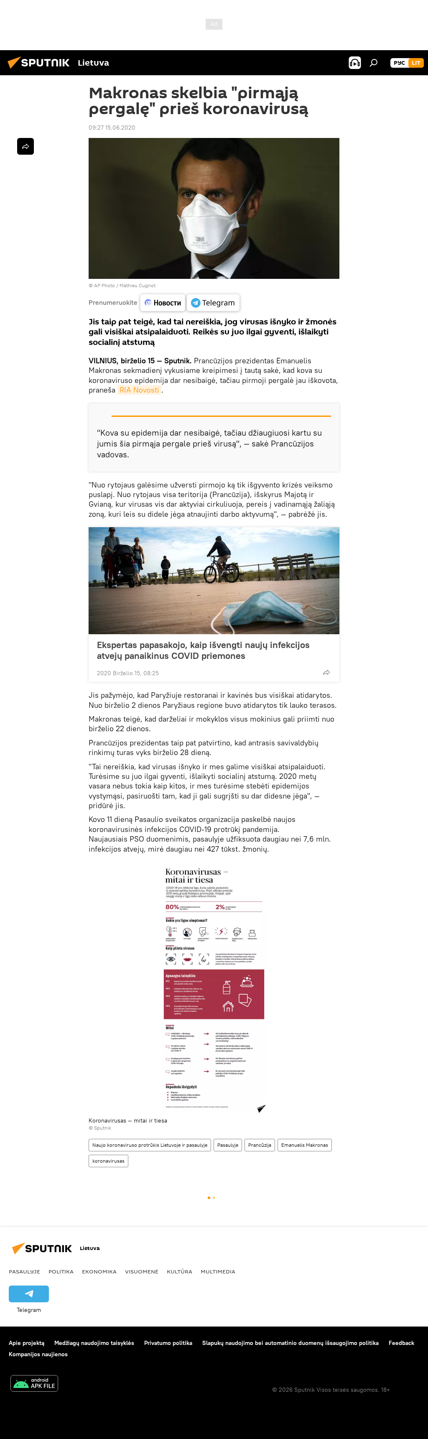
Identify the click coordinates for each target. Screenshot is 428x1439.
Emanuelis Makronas (304, 1145)
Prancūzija (259, 1145)
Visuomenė (141, 1271)
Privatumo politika (168, 1343)
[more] (326, 672)
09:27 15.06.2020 (112, 127)
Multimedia (218, 1271)
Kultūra (179, 1271)
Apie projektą (26, 1343)
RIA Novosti (139, 390)
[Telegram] (213, 302)
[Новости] (162, 302)
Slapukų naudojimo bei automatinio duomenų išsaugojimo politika (290, 1343)
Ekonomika (99, 1271)
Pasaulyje (227, 1145)
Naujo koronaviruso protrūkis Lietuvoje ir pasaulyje (149, 1145)
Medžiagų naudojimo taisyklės (94, 1343)
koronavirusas (108, 1161)
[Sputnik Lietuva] (41, 70)
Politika (61, 1271)
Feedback (401, 1343)
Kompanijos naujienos (38, 1354)
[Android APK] (34, 1384)
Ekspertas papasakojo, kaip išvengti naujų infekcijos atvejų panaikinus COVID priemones (203, 650)
